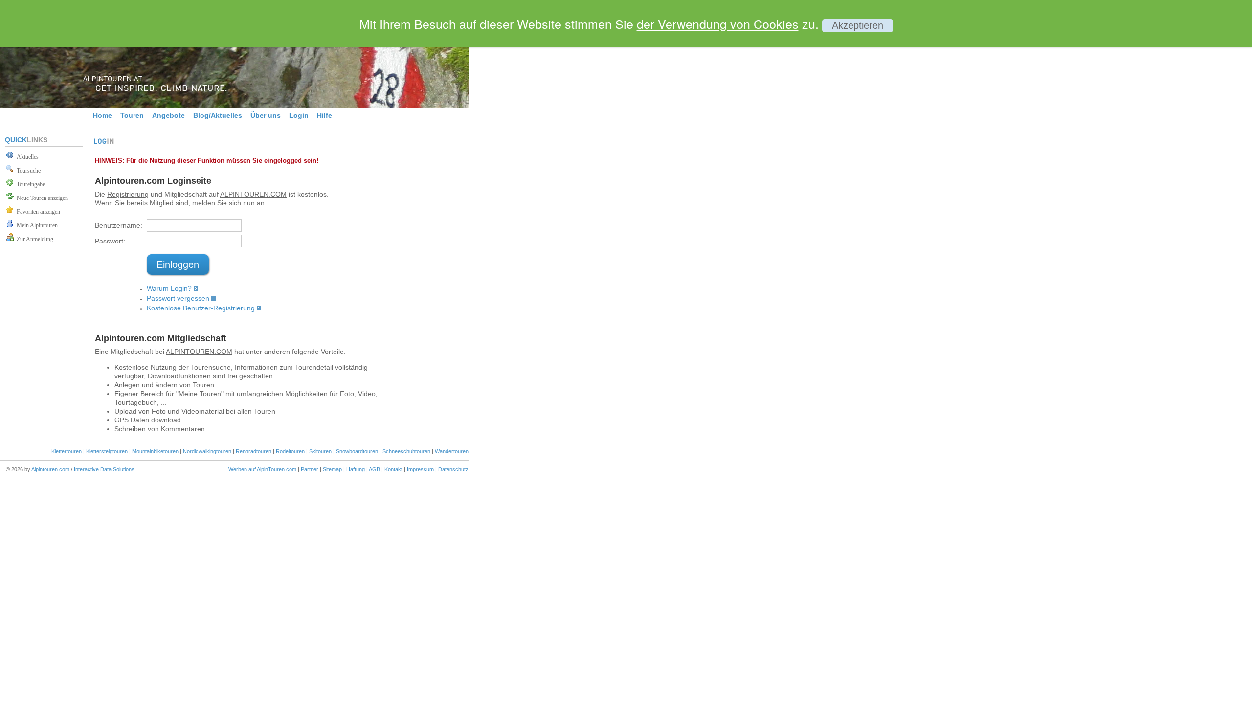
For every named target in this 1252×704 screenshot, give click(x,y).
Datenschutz (453, 469)
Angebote (168, 115)
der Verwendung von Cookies (718, 23)
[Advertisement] (552, 167)
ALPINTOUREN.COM (253, 194)
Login (299, 115)
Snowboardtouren (357, 451)
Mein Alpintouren (36, 225)
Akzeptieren (857, 25)
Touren (132, 115)
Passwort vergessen (178, 298)
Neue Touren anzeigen (41, 198)
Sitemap (332, 469)
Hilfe (324, 115)
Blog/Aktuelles (217, 115)
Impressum (420, 469)
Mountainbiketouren (155, 451)
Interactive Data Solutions (104, 469)
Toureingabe (29, 184)
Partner (309, 469)
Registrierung (128, 194)
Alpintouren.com (50, 469)
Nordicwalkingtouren (207, 451)
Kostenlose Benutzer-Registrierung (201, 308)
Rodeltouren (290, 451)
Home (102, 115)
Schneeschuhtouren (406, 451)
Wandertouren (452, 451)
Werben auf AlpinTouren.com (262, 469)
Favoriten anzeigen (37, 211)
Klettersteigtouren (107, 451)
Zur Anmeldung (33, 239)
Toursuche (27, 170)
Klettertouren (66, 451)
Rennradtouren (253, 451)
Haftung (355, 469)
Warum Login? (169, 288)
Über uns (265, 115)
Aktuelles (26, 157)
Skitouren (320, 451)
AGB (374, 469)
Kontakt (393, 469)
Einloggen (177, 264)
